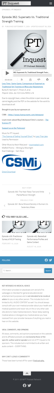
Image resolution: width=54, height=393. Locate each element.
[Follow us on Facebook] (46, 260)
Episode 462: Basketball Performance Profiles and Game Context (37, 239)
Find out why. (38, 360)
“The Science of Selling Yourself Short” (17, 136)
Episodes (6, 10)
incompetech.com (36, 145)
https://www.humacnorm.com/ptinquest (26, 115)
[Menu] (50, 3)
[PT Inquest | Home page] (21, 3)
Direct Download (8, 172)
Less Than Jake (42, 136)
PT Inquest (16, 10)
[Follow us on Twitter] (50, 260)
